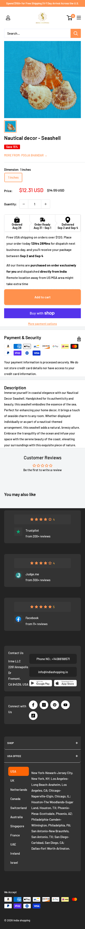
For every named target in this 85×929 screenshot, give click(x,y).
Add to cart (42, 297)
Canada (15, 799)
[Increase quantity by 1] (45, 204)
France (15, 835)
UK (12, 780)
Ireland (15, 853)
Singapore (17, 826)
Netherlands (18, 789)
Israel (14, 862)
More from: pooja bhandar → (25, 155)
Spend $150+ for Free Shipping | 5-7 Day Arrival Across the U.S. (42, 3)
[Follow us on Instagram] (44, 704)
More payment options (42, 323)
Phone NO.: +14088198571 (53, 659)
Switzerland (18, 808)
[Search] (76, 33)
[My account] (8, 18)
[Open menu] (79, 17)
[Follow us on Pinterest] (54, 704)
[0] (69, 17)
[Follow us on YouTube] (65, 704)
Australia (16, 817)
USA (13, 771)
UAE (13, 844)
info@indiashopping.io (53, 672)
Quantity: (10, 204)
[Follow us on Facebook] (33, 704)
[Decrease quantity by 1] (23, 204)
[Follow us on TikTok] (33, 715)
